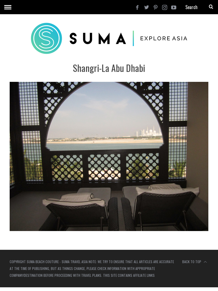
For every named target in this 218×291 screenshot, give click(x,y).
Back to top (192, 261)
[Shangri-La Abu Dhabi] (109, 229)
